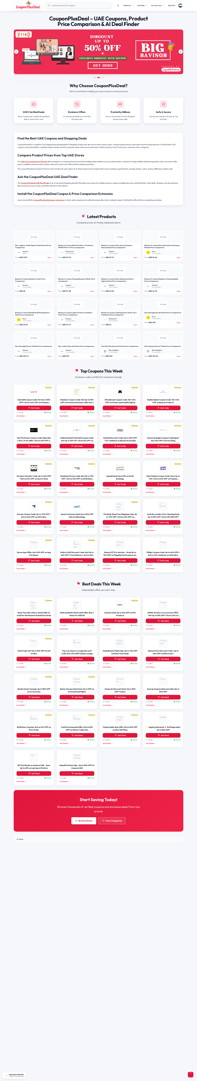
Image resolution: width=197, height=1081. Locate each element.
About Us (171, 5)
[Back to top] (190, 1074)
